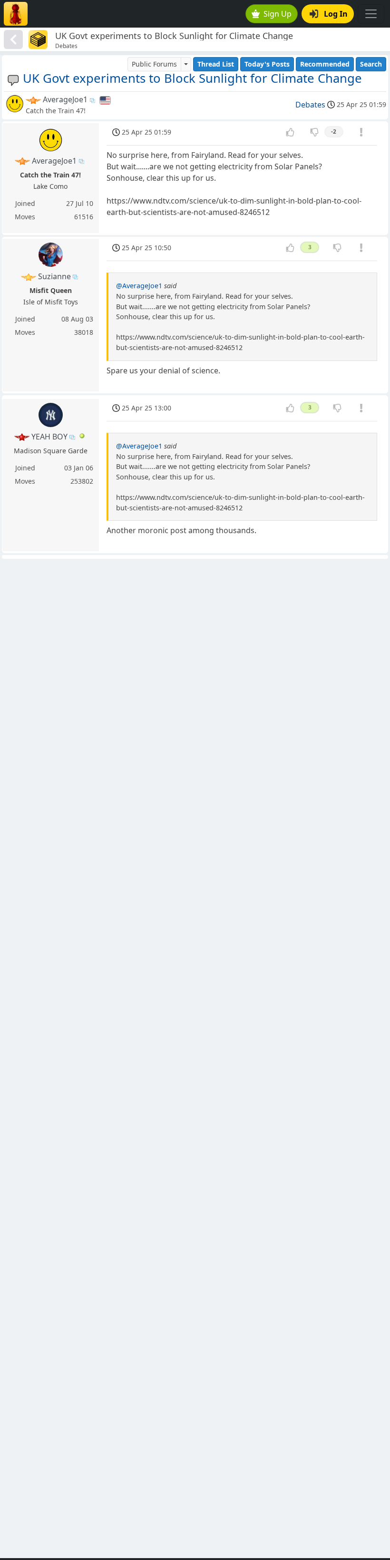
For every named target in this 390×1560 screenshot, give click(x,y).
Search (371, 63)
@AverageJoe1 (139, 285)
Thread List (215, 63)
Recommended (325, 63)
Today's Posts (267, 63)
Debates (310, 104)
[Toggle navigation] (371, 13)
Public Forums (154, 63)
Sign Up (277, 14)
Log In (336, 14)
